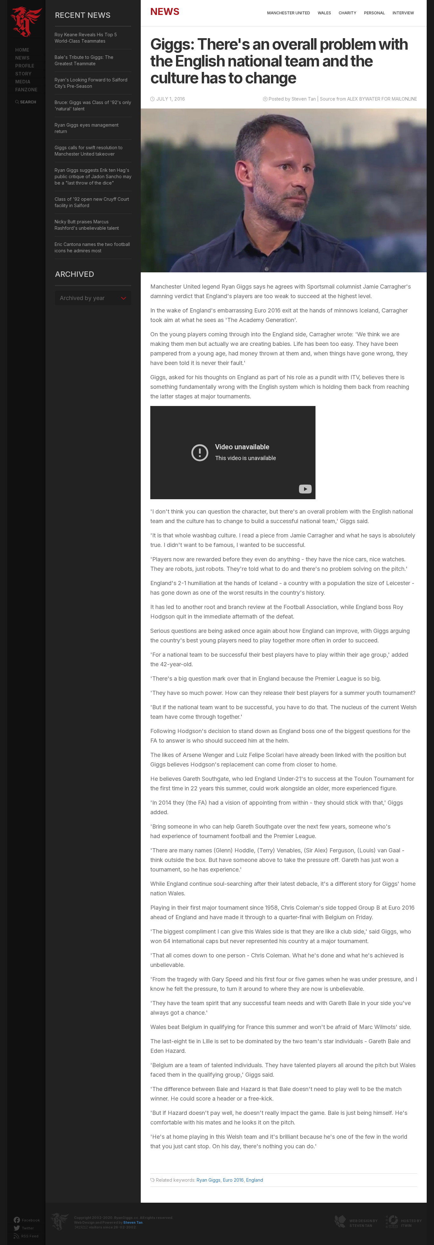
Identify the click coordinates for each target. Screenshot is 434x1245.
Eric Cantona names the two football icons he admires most (92, 247)
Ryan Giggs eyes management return (87, 128)
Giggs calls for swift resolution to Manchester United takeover (89, 151)
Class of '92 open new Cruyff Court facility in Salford (92, 202)
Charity (347, 12)
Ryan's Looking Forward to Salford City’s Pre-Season (91, 83)
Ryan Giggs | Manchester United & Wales (26, 22)
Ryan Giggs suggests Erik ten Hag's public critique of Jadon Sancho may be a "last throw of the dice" (93, 176)
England (254, 1180)
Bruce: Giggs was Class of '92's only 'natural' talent (93, 105)
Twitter (27, 1228)
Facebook (30, 1220)
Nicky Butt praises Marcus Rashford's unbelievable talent (87, 225)
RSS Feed (29, 1236)
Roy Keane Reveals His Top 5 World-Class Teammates (86, 38)
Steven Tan (133, 1223)
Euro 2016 (233, 1180)
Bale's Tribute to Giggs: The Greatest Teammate (84, 60)
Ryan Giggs (208, 1180)
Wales (324, 12)
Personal (374, 12)
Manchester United (288, 12)
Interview (403, 12)
